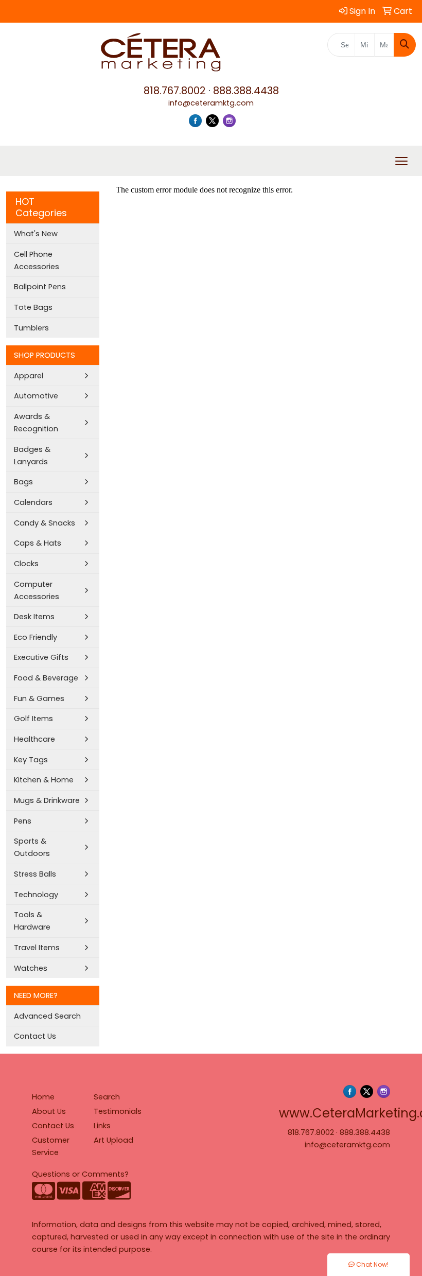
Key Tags (31, 760)
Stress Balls (35, 874)
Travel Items (37, 947)
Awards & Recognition (36, 422)
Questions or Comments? (80, 1174)
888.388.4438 (246, 90)
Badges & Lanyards (32, 455)
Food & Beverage (46, 678)
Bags (23, 482)
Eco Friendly (35, 637)
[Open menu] (401, 161)
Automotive (36, 396)
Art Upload (113, 1140)
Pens (22, 821)
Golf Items (33, 718)
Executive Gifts (41, 657)
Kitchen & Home (44, 780)
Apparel (28, 376)
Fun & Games (39, 698)
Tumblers (31, 328)
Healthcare (34, 739)
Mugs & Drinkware (47, 800)
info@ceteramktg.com (211, 103)
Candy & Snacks (44, 523)
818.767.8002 (175, 90)
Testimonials (118, 1111)
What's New (36, 234)
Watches (30, 968)
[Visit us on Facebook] (195, 120)
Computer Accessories (36, 590)
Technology (36, 894)
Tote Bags (33, 307)
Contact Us (35, 1036)
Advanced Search (47, 1016)
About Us (49, 1111)
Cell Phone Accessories (36, 260)
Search (107, 1097)
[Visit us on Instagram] (229, 120)
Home (43, 1097)
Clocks (26, 563)
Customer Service (50, 1146)
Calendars (33, 502)
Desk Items (34, 616)
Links (102, 1126)
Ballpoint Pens (40, 287)
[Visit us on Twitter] (212, 120)
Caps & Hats (37, 543)
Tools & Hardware (32, 921)
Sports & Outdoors (32, 847)
